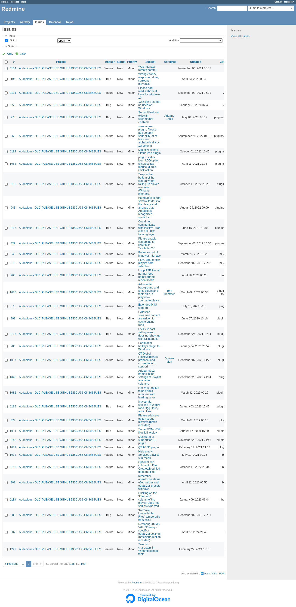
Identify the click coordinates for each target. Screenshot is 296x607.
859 (13, 105)
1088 (13, 163)
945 (13, 254)
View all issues (240, 36)
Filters (11, 35)
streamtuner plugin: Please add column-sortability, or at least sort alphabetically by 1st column (149, 136)
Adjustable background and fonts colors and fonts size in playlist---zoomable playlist (149, 292)
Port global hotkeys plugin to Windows (149, 346)
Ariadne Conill (169, 117)
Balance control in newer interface (149, 254)
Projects (14, 1)
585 (13, 515)
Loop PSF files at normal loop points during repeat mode (149, 275)
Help (23, 1)
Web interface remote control (147, 68)
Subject (150, 62)
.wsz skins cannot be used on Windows (149, 105)
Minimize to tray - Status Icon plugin (149, 151)
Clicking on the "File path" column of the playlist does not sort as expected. (149, 500)
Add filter (174, 40)
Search (211, 8)
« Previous (11, 563)
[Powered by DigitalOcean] (148, 602)
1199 (13, 406)
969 (13, 136)
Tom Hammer (169, 292)
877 (13, 420)
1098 (13, 454)
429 (13, 243)
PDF (221, 573)
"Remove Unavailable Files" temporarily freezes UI (149, 515)
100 (83, 563)
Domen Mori (169, 360)
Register (289, 1)
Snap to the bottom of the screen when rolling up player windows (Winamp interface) (148, 184)
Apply (10, 53)
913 (13, 263)
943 (13, 207)
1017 (13, 360)
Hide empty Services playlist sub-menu (148, 455)
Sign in (278, 1)
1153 (13, 467)
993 (13, 318)
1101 (13, 92)
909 (13, 482)
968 (13, 275)
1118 (13, 499)
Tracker (110, 62)
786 (13, 346)
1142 (13, 440)
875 (13, 306)
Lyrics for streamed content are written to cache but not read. (149, 318)
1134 (13, 68)
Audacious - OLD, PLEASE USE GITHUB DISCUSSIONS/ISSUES (60, 68)
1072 (13, 447)
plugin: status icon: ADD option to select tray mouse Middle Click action (148, 164)
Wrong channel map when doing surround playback (148, 79)
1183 (13, 151)
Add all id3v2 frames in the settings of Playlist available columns (149, 377)
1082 (13, 392)
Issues (39, 22)
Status (13, 40)
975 (13, 117)
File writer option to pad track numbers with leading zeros (148, 392)
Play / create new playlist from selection (149, 263)
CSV (214, 573)
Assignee (170, 62)
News (70, 22)
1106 (13, 228)
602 (13, 532)
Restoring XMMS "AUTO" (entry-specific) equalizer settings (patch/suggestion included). (149, 532)
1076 (13, 292)
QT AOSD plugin (148, 447)
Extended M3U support (147, 306)
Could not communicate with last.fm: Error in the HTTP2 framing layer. (149, 228)
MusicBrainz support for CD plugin (147, 440)
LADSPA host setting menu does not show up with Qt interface (149, 334)
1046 (13, 377)
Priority (132, 62)
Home (4, 1)
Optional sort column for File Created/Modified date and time (149, 467)
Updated (195, 62)
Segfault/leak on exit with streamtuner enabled (148, 117)
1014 (13, 431)
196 (13, 79)
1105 (13, 334)
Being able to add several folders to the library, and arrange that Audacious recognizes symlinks (149, 207)
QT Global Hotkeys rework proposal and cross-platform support (148, 360)
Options (12, 46)
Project (61, 62)
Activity (25, 22)
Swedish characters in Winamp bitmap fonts (148, 549)
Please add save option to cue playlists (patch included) (148, 420)
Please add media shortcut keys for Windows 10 (149, 92)
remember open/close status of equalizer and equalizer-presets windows (149, 482)
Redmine (137, 582)
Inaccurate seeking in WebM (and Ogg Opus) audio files (149, 406)
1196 (13, 184)
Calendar (55, 22)
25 (73, 563)
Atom (207, 573)
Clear (23, 53)
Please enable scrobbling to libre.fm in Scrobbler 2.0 (147, 243)
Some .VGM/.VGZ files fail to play (149, 431)
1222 (13, 549)
